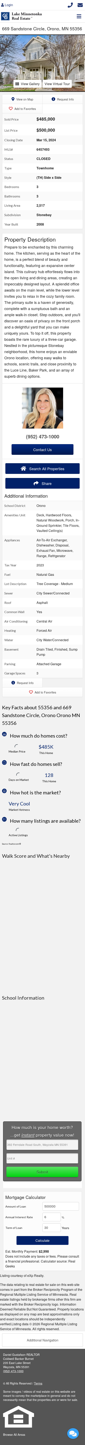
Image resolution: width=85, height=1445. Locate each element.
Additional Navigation (42, 1340)
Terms (38, 1383)
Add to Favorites (25, 109)
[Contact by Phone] (70, 4)
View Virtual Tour (57, 83)
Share (46, 483)
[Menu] (79, 16)
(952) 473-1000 (42, 436)
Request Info (65, 99)
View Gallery (30, 83)
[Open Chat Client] (73, 1433)
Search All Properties (46, 468)
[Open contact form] (80, 4)
